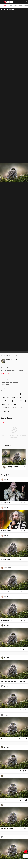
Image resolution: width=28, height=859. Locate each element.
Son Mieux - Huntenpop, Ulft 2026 (8, 649)
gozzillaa (5, 686)
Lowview (11, 362)
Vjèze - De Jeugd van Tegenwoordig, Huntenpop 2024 (8, 681)
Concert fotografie (6, 620)
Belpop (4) (4, 799)
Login (3, 422)
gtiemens (6, 479)
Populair (20, 5)
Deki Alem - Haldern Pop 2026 (8, 771)
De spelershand (5, 738)
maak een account (10, 422)
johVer (5, 776)
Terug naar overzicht (8, 9)
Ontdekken (4, 5)
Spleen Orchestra (6, 502)
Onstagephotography (13, 466)
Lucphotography (7, 567)
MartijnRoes (6, 625)
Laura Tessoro (5, 591)
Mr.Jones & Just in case (7, 710)
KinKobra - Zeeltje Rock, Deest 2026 (8, 828)
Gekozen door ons (12, 5)
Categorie (6, 388)
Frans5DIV (5, 715)
